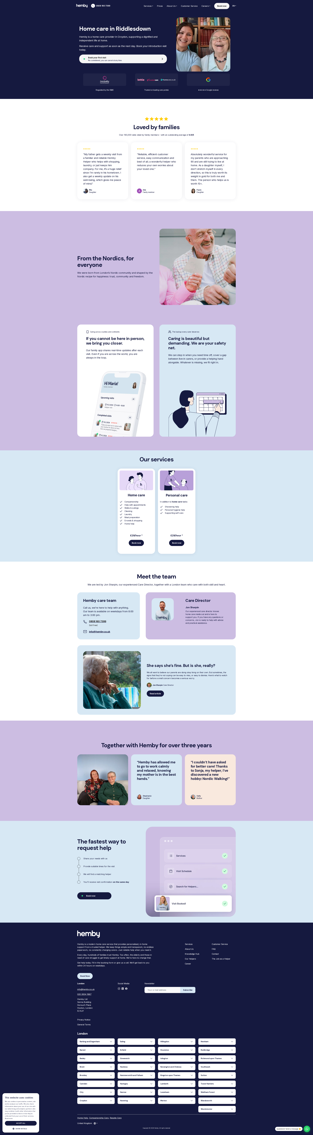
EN (233, 6)
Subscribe (187, 990)
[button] (119, 988)
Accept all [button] (20, 1123)
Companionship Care (99, 1118)
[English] (95, 1123)
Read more (9, 1118)
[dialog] (20, 1113)
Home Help (82, 1118)
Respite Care (116, 1118)
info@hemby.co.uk (99, 631)
